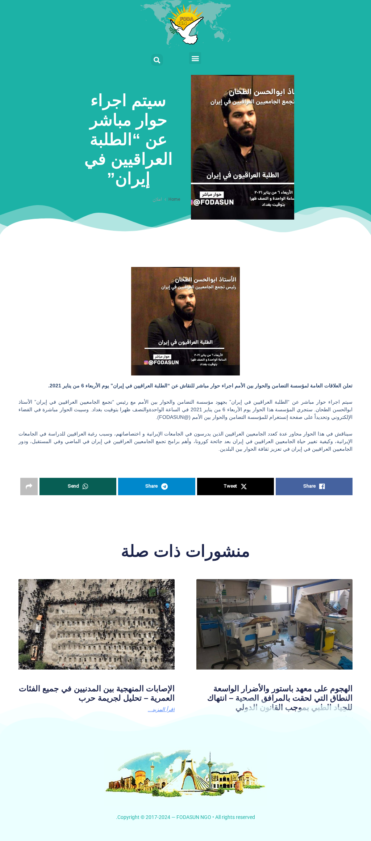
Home (174, 199)
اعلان (157, 199)
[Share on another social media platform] (29, 486)
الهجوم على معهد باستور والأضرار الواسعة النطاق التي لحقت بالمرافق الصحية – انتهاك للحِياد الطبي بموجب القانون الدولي (280, 698)
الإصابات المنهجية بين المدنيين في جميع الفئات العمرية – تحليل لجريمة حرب (97, 693)
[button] (195, 58)
